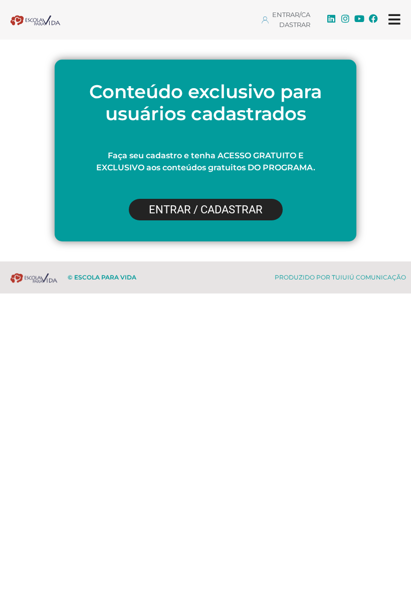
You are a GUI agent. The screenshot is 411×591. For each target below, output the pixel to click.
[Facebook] (373, 18)
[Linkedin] (331, 18)
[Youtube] (359, 18)
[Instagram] (345, 18)
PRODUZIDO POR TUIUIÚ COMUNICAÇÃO (340, 277)
